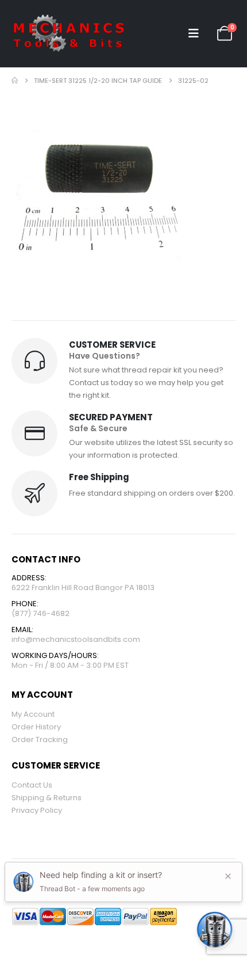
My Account (33, 714)
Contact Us (31, 785)
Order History (36, 726)
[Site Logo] (68, 34)
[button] (193, 33)
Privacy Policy (36, 810)
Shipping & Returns (46, 797)
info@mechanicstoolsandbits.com (75, 639)
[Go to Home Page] (14, 80)
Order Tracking (39, 739)
